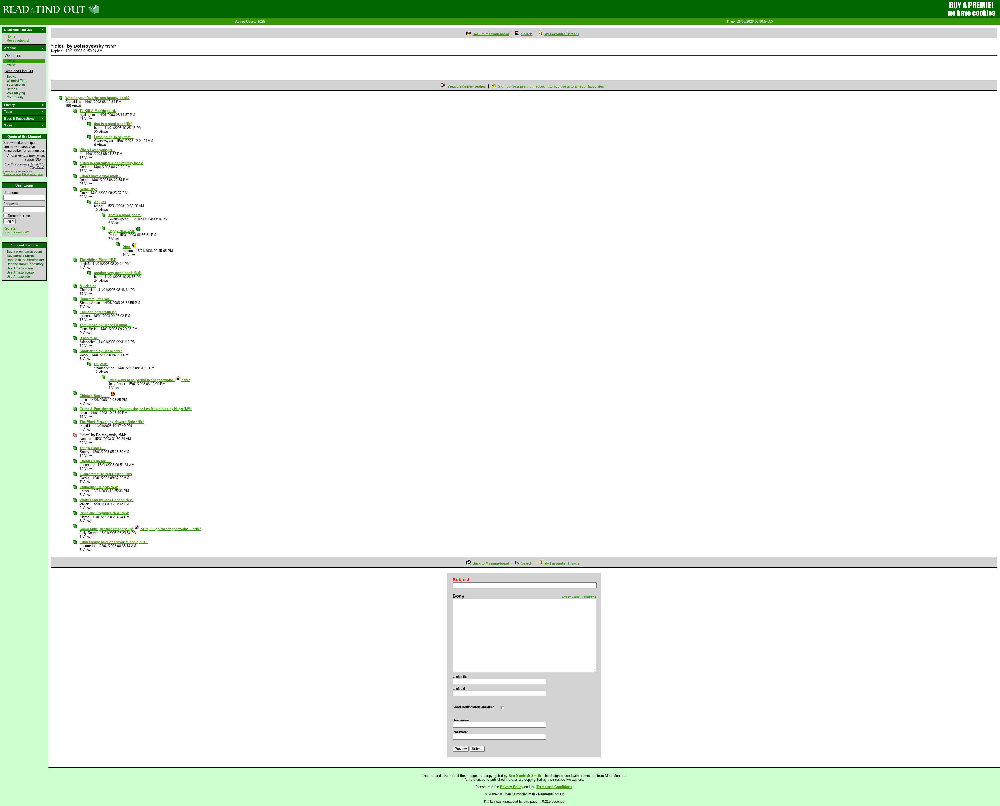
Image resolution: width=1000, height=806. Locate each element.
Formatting (589, 596)
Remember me (19, 216)
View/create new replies (467, 86)
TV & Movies (16, 85)
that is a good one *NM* (113, 124)
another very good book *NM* (117, 273)
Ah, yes (100, 202)
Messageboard (18, 40)
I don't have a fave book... (100, 176)
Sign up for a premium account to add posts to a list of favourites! (551, 86)
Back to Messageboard (491, 34)
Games (12, 89)
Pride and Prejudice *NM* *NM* (104, 513)
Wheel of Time (17, 81)
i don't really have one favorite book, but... (114, 542)
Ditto (127, 247)
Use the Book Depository (25, 264)
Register (10, 228)
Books (11, 76)
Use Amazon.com (20, 268)
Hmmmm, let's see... (96, 299)
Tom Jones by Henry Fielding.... (105, 325)
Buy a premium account (24, 251)
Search (526, 34)
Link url (459, 689)
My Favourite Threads (561, 34)
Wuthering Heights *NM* (99, 487)
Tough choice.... (93, 448)
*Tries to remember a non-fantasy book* (111, 163)
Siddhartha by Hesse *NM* (101, 351)
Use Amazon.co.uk (20, 272)
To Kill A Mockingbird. (98, 111)
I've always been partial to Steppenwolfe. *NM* (149, 380)
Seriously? (88, 189)
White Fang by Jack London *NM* (107, 500)
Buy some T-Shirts (20, 256)
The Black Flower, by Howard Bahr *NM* (112, 422)
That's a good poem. (124, 215)
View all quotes (12, 174)
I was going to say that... (114, 137)
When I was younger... (97, 150)
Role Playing (16, 93)
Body (458, 596)
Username (11, 193)
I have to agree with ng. (98, 312)
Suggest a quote (33, 174)
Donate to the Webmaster (25, 260)
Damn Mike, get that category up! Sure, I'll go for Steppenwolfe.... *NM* (140, 529)
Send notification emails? (473, 707)
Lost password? (16, 232)
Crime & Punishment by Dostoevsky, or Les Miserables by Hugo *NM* (136, 409)
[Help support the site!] (971, 9)
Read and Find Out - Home (78, 9)
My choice (88, 286)
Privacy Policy (511, 787)
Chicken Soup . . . (95, 396)
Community (15, 97)
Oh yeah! (101, 364)
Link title (460, 677)
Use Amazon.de (18, 276)
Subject (461, 579)
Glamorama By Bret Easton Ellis (106, 474)
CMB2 (11, 61)
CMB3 (11, 65)
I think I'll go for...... (95, 461)
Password (10, 204)
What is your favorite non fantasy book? (97, 98)
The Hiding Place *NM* (98, 260)
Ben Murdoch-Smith (525, 776)
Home (11, 36)
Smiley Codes (571, 596)
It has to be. (89, 338)
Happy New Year (121, 231)
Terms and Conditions (554, 787)
